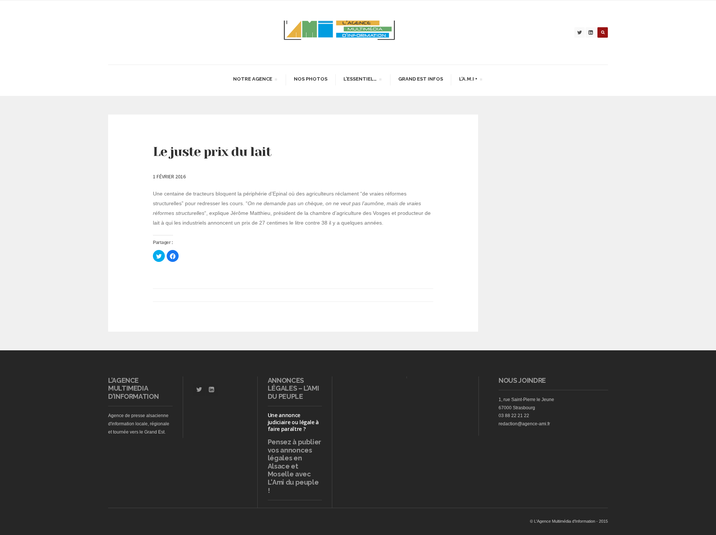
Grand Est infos (420, 79)
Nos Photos (310, 79)
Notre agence (252, 80)
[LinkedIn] (590, 32)
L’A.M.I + (468, 80)
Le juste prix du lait (212, 151)
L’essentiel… (360, 80)
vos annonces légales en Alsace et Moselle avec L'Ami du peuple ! (293, 470)
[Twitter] (579, 32)
